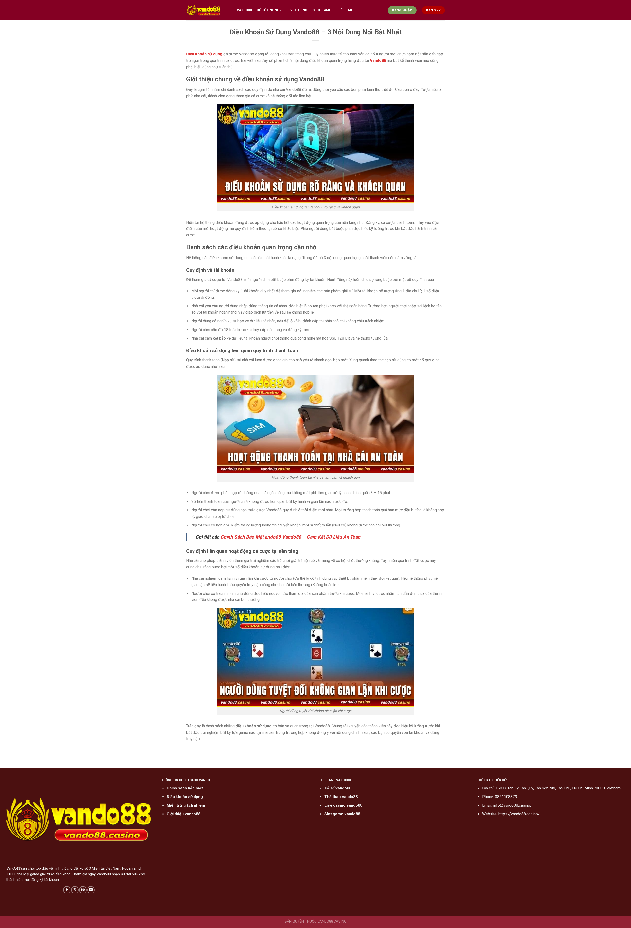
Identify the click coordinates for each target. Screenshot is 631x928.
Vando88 (244, 10)
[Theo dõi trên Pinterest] (83, 889)
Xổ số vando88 (337, 788)
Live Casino (297, 10)
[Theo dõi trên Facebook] (66, 889)
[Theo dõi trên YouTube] (91, 889)
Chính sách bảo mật (185, 788)
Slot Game (322, 10)
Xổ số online (268, 10)
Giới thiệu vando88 (183, 814)
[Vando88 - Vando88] (207, 10)
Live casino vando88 (343, 805)
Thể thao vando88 (341, 796)
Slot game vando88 (342, 814)
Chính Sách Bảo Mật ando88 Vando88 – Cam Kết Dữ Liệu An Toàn (290, 537)
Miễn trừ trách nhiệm (186, 805)
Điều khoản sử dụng (185, 796)
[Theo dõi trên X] (75, 889)
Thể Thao (344, 10)
